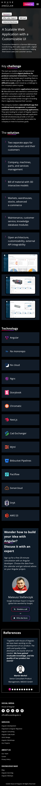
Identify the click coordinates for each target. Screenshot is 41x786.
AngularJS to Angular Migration (12, 729)
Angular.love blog (7, 773)
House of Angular (8, 707)
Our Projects (6, 743)
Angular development (9, 726)
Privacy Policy (6, 759)
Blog (3, 770)
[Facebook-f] (3, 710)
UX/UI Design (6, 737)
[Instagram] (17, 710)
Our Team (5, 754)
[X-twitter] (12, 710)
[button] (38, 4)
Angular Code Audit (8, 734)
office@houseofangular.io (11, 715)
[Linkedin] (7, 710)
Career (4, 756)
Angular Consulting (8, 732)
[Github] (22, 710)
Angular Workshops (8, 740)
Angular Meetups (7, 776)
